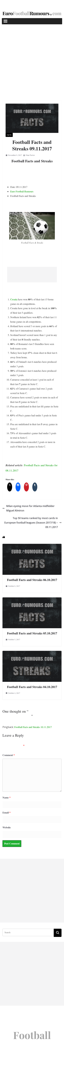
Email (6, 812)
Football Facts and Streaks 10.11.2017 (33, 727)
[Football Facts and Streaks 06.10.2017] (32, 546)
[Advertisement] (32, 58)
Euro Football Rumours (21, 191)
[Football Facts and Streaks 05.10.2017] (32, 599)
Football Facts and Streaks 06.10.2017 (32, 580)
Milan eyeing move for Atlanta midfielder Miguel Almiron (30, 508)
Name (6, 797)
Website (6, 827)
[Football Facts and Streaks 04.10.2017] (32, 653)
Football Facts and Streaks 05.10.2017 (32, 633)
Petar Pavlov (30, 155)
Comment (8, 755)
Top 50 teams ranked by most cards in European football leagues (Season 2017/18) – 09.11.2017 (31, 522)
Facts (9, 135)
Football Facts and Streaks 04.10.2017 (32, 687)
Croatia (13, 299)
